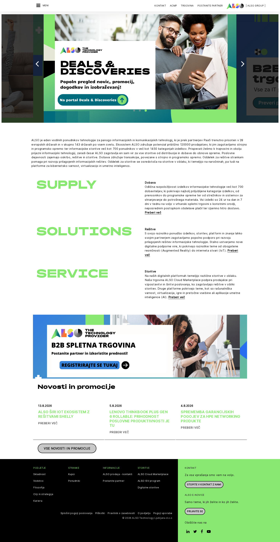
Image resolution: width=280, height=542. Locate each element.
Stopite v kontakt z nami (204, 484)
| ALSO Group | (256, 5)
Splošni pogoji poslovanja (77, 513)
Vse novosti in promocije (67, 448)
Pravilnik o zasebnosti (121, 513)
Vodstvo (38, 481)
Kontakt (160, 5)
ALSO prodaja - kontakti (117, 474)
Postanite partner (113, 481)
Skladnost (39, 474)
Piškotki (100, 513)
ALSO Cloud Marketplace (153, 474)
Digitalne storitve (148, 487)
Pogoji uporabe (162, 513)
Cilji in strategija (43, 494)
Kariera (37, 501)
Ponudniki (74, 481)
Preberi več (153, 212)
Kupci (71, 474)
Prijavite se (195, 511)
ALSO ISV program (149, 481)
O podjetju (144, 513)
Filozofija (39, 487)
